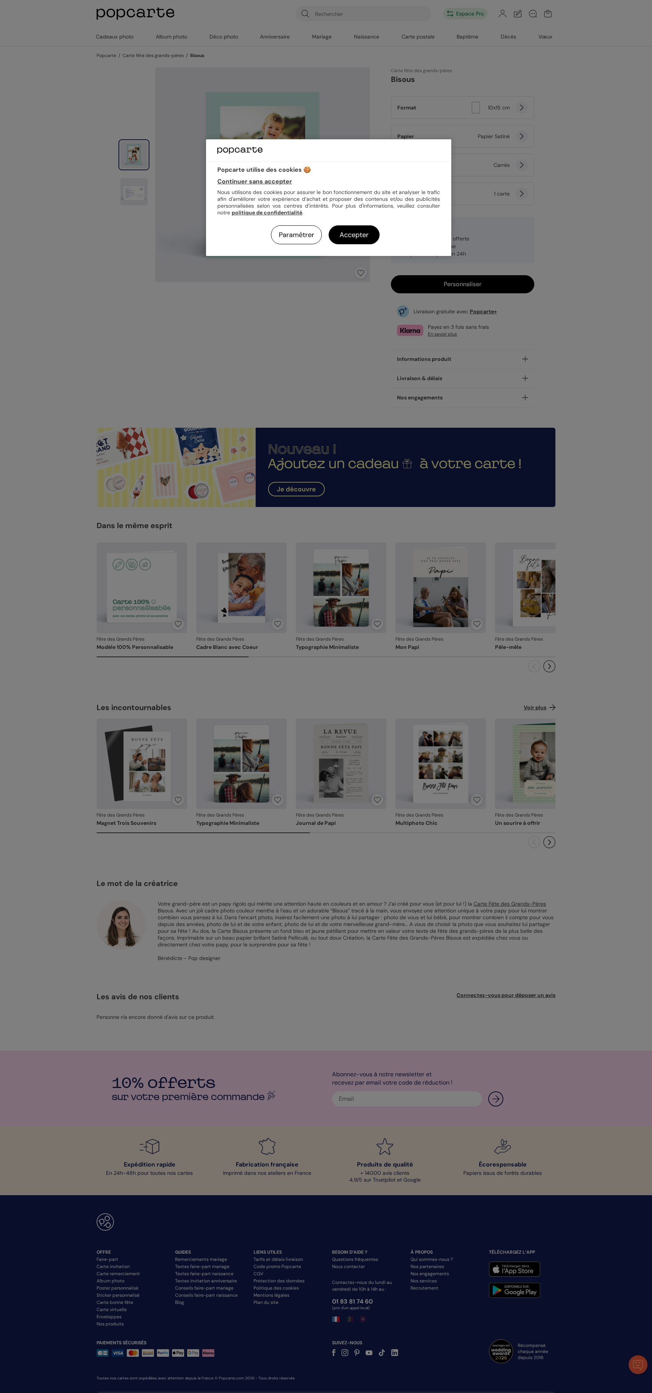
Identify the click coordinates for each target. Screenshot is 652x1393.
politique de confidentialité (267, 212)
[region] (328, 197)
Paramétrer (296, 234)
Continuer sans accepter (254, 181)
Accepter (354, 234)
